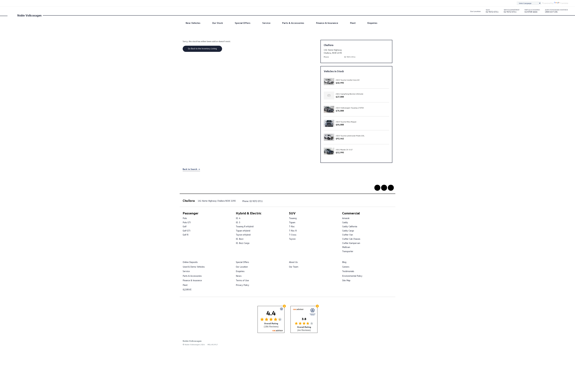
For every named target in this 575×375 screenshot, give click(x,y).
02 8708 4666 (532, 11)
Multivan (346, 247)
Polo (185, 218)
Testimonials (348, 271)
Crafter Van (347, 234)
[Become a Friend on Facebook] (377, 188)
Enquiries (372, 22)
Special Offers (242, 22)
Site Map (346, 280)
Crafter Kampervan (351, 243)
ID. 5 (238, 222)
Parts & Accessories (293, 22)
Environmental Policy (352, 275)
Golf (184, 226)
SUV (292, 213)
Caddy (345, 222)
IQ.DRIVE (187, 289)
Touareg (293, 218)
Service (266, 22)
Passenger (190, 213)
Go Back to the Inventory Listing (202, 48)
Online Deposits (190, 262)
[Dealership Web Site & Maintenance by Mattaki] (386, 343)
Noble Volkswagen (29, 15)
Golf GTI (186, 230)
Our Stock (217, 22)
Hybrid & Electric (248, 213)
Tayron (292, 238)
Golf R (185, 234)
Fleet (353, 22)
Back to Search (190, 169)
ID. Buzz (239, 238)
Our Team (293, 266)
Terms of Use (242, 280)
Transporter (347, 251)
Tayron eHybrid (243, 234)
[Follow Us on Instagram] (391, 188)
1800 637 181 (556, 11)
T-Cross (292, 234)
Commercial (351, 213)
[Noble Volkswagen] (11, 15)
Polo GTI (187, 222)
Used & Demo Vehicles (194, 266)
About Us (293, 262)
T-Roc (292, 226)
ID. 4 (238, 218)
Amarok (345, 218)
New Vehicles (193, 22)
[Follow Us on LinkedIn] (384, 188)
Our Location (475, 11)
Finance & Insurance (327, 22)
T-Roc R (293, 230)
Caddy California (349, 226)
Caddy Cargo (348, 230)
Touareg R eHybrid (245, 226)
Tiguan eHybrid (243, 230)
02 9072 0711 (492, 11)
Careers (345, 266)
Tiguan (292, 222)
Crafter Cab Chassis (351, 238)
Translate (564, 3)
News (239, 275)
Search (385, 23)
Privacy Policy (242, 285)
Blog (344, 262)
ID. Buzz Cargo (242, 243)
